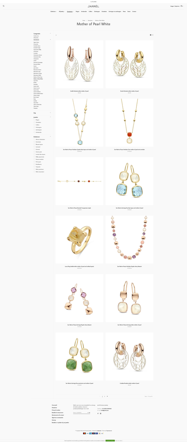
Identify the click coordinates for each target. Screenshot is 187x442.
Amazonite (36, 44)
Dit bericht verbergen (110, 440)
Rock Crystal (36, 97)
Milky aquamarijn (40, 157)
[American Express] (90, 434)
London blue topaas (40, 154)
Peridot (35, 82)
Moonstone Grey (37, 71)
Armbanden (84, 11)
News (124, 11)
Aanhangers (39, 130)
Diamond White (37, 64)
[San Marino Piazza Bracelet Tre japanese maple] (79, 181)
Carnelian (36, 53)
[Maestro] (93, 434)
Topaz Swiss (36, 106)
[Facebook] (98, 413)
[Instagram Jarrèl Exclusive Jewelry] (100, 413)
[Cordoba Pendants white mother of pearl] (129, 357)
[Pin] (96, 434)
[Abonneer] (88, 412)
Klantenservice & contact (58, 415)
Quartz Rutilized (37, 91)
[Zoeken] (4, 6)
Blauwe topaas (39, 144)
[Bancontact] (102, 434)
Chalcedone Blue (37, 57)
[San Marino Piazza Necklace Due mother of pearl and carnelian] (129, 123)
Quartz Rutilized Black (38, 93)
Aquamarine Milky (37, 49)
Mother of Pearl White (99, 20)
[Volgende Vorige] (107, 396)
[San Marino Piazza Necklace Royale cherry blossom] (129, 240)
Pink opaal (38, 162)
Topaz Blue (36, 102)
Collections (53, 11)
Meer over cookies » (119, 440)
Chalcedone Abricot (38, 55)
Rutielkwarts (38, 164)
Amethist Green (37, 46)
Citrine (35, 60)
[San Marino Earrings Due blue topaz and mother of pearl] (129, 181)
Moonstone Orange (38, 73)
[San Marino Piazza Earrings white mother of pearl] (129, 298)
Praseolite (36, 84)
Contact (134, 11)
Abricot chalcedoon (40, 139)
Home (84, 20)
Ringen (77, 11)
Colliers (90, 11)
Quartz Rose (36, 90)
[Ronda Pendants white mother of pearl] (129, 64)
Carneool (38, 147)
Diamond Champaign (38, 62)
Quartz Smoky (37, 95)
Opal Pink (36, 80)
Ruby (35, 99)
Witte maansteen (40, 171)
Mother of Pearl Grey (38, 77)
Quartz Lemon (37, 88)
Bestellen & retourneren (57, 412)
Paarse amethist (39, 159)
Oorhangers (97, 11)
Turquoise (35, 108)
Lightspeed (99, 430)
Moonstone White (37, 75)
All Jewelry (61, 11)
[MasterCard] (84, 434)
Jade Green (36, 68)
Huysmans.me (109, 430)
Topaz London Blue (37, 104)
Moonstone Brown (37, 69)
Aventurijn (38, 142)
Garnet (35, 66)
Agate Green (36, 42)
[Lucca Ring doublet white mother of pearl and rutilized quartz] (79, 240)
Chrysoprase (36, 58)
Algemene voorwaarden (57, 417)
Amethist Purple (37, 47)
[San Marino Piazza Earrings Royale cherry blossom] (79, 298)
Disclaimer (54, 407)
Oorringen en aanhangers (115, 11)
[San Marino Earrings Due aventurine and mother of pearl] (79, 357)
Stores (128, 11)
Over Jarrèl (54, 405)
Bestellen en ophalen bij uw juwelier (60, 422)
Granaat (38, 149)
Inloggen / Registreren (174, 6)
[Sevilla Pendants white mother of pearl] (79, 64)
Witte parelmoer (40, 169)
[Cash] (99, 434)
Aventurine (36, 51)
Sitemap (54, 420)
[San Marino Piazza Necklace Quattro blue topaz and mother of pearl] (79, 123)
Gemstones (69, 11)
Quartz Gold (36, 86)
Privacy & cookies (56, 410)
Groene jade (39, 152)
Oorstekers (104, 11)
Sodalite (35, 101)
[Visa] (87, 434)
